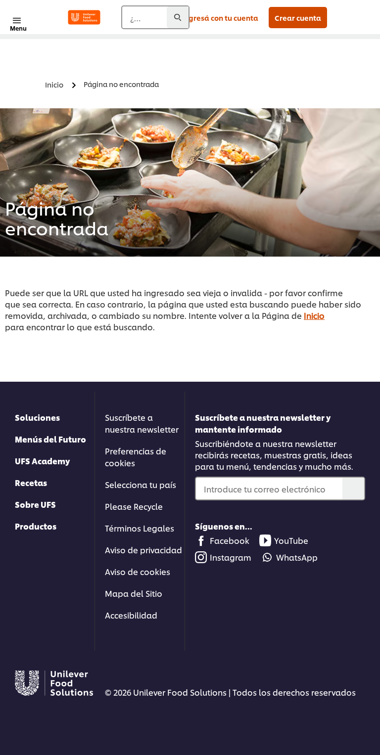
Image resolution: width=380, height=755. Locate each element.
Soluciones (37, 417)
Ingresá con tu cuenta (220, 17)
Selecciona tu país (140, 484)
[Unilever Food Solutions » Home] (84, 17)
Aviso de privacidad (143, 549)
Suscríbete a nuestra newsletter (142, 423)
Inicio (314, 315)
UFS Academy (42, 460)
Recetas (31, 482)
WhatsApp (297, 557)
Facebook (229, 540)
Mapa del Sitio (133, 593)
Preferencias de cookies (135, 456)
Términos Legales (139, 527)
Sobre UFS (35, 504)
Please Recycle (134, 506)
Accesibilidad (131, 615)
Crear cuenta (298, 17)
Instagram (230, 557)
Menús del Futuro (50, 438)
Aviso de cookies (137, 571)
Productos (35, 526)
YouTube (291, 540)
